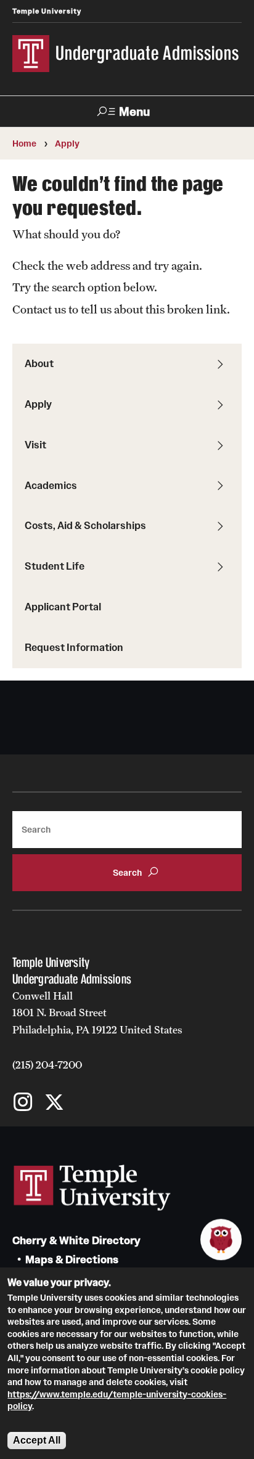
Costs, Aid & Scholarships (85, 525)
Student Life (54, 566)
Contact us (39, 309)
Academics (51, 485)
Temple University (46, 11)
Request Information (74, 647)
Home (24, 143)
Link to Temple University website (92, 1188)
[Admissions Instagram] (23, 1103)
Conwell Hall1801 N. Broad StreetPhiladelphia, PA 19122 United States (97, 1013)
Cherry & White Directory (76, 1240)
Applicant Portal (63, 606)
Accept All (36, 1440)
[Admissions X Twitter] (54, 1103)
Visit (35, 445)
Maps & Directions (71, 1259)
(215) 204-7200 (47, 1065)
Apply (67, 143)
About (39, 363)
